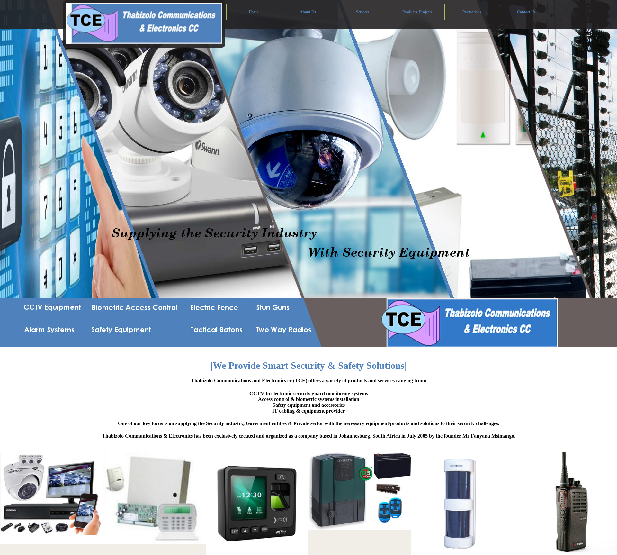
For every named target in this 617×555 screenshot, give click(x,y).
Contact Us (526, 12)
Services (362, 12)
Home (253, 12)
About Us (308, 12)
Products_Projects (417, 12)
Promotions (471, 12)
